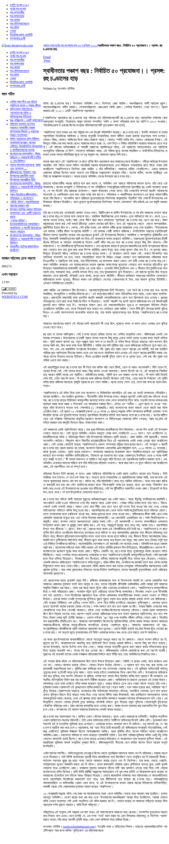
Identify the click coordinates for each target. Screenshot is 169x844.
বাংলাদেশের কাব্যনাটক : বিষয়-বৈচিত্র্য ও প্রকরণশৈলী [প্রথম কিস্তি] (25, 239)
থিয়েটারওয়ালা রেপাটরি (21, 82)
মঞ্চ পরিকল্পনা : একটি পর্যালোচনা (26, 120)
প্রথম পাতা (49, 45)
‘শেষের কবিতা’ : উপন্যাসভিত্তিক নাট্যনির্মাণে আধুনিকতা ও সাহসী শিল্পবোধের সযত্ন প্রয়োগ (25, 226)
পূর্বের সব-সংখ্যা (63, 45)
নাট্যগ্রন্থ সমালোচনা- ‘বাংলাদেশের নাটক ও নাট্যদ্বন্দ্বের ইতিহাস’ (21, 112)
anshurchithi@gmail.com (79, 827)
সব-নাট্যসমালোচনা (19, 71)
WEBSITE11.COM (15, 297)
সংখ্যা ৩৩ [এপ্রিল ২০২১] (84, 45)
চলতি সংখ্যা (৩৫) (19, 52)
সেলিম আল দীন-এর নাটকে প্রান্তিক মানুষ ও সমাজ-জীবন (25, 103)
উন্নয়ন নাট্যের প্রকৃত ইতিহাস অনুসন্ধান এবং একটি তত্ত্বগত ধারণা (25, 213)
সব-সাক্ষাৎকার (17, 63)
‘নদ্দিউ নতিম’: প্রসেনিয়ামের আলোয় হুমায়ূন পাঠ (24, 203)
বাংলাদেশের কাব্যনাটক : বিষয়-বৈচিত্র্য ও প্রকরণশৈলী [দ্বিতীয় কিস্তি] (26, 187)
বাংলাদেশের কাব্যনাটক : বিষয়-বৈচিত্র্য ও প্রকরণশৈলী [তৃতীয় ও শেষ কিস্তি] (25, 157)
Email (47, 57)
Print (47, 60)
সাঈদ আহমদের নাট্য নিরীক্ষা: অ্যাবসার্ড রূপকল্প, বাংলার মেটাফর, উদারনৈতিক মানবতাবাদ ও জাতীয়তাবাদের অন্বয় (26, 144)
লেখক (13, 78)
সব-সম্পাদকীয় (17, 60)
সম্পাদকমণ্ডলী (17, 86)
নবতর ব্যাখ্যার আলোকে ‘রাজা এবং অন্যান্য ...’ (25, 166)
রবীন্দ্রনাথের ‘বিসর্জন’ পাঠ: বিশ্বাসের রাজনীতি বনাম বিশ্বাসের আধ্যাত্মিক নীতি (23, 175)
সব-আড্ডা (15, 67)
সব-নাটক (14, 74)
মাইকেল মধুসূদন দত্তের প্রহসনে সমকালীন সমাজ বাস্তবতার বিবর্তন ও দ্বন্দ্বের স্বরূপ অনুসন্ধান (24, 129)
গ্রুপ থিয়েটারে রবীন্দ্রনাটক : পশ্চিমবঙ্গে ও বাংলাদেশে (24, 196)
